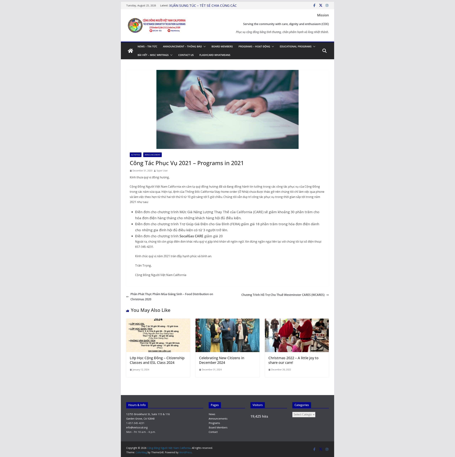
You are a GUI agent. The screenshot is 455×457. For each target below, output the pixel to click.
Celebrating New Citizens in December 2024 (221, 360)
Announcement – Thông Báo (182, 46)
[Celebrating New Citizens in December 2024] (227, 321)
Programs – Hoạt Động (254, 46)
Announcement (152, 155)
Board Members (222, 46)
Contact (213, 432)
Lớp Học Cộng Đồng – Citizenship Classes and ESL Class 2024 (157, 360)
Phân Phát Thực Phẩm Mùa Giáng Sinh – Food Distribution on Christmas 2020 (171, 296)
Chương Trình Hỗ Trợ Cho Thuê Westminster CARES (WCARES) (283, 295)
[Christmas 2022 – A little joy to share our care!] (297, 321)
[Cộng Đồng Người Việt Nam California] (130, 50)
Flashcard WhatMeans (214, 55)
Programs (214, 423)
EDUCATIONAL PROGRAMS (296, 46)
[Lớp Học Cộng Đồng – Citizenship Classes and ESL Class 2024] (158, 321)
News (212, 414)
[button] (204, 46)
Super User (162, 170)
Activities (135, 155)
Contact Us (186, 55)
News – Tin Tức (147, 46)
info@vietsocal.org (137, 427)
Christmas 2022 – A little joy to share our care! (293, 360)
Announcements (218, 418)
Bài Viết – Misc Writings (153, 55)
